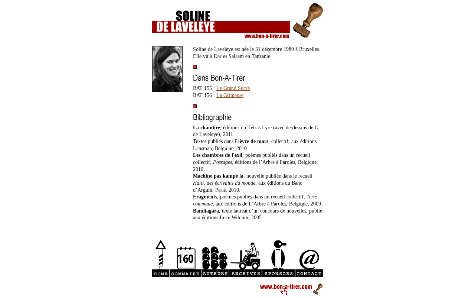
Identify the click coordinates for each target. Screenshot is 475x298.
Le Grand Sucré (233, 88)
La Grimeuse (229, 95)
